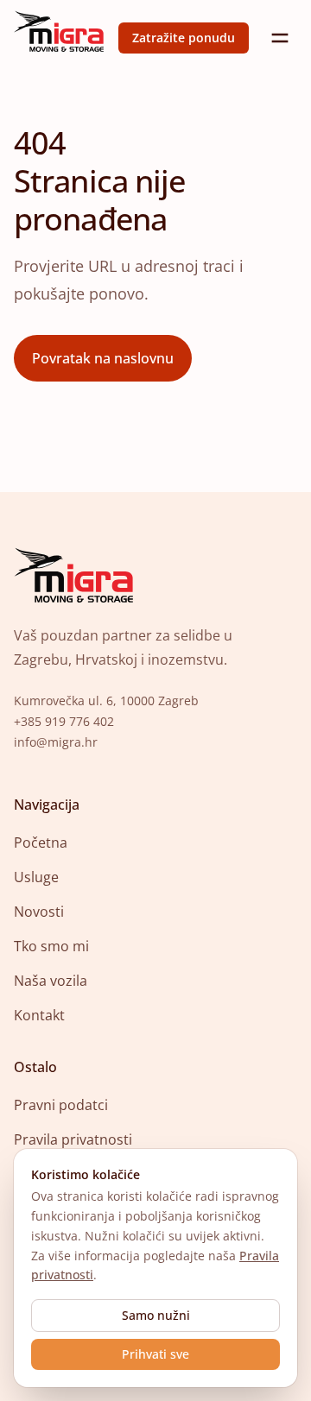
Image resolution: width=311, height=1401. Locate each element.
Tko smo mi (51, 946)
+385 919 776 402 (64, 721)
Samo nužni (156, 1315)
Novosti (39, 911)
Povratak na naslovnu (103, 358)
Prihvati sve (155, 1354)
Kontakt (39, 1015)
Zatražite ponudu (183, 37)
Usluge (36, 877)
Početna (40, 842)
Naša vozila (50, 980)
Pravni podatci (61, 1104)
